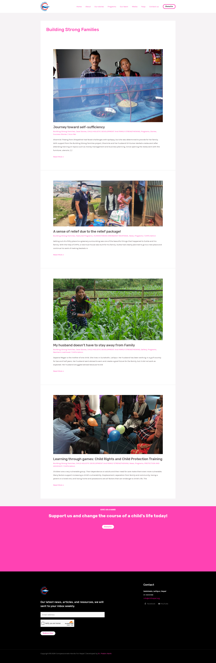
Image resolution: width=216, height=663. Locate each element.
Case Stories (81, 131)
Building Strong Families (64, 131)
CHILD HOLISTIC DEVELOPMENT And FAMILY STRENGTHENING (113, 131)
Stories (153, 131)
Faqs (143, 6)
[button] (169, 6)
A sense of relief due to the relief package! (87, 231)
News (131, 236)
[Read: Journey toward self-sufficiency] (108, 85)
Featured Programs (84, 236)
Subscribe (48, 633)
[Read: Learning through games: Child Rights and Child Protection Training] (108, 424)
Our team (124, 6)
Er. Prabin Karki (105, 653)
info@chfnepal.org (151, 598)
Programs (112, 6)
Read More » (58, 156)
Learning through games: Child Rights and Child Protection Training (107, 459)
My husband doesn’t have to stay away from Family (94, 345)
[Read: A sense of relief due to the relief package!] (108, 203)
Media (134, 6)
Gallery (144, 349)
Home (79, 6)
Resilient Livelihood (61, 352)
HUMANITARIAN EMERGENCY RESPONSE (111, 236)
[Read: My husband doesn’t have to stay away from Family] (108, 309)
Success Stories (60, 134)
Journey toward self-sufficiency (79, 127)
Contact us (154, 6)
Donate (108, 527)
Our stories (99, 6)
